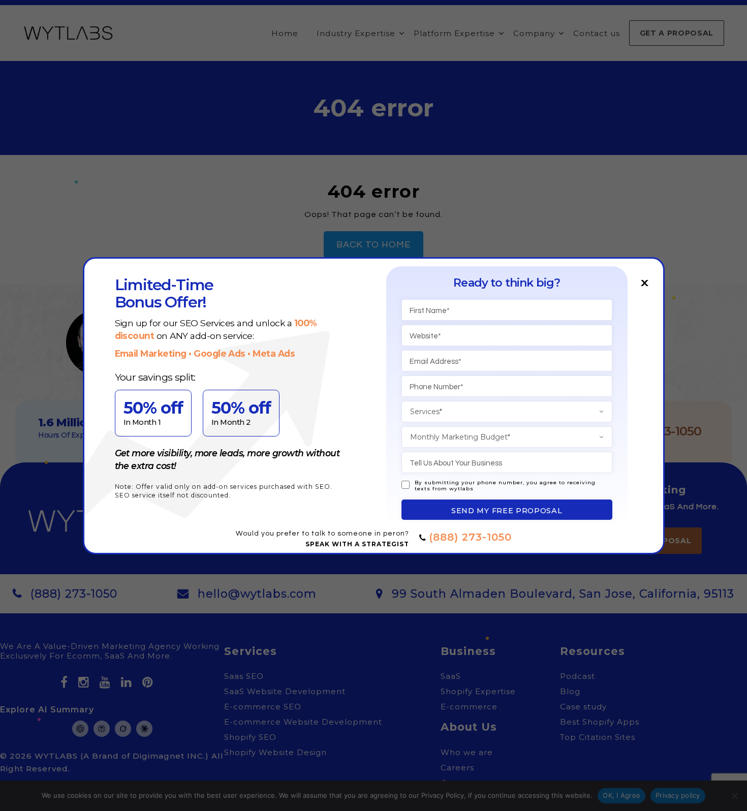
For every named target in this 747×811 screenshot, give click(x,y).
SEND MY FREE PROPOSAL (506, 510)
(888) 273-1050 (470, 537)
